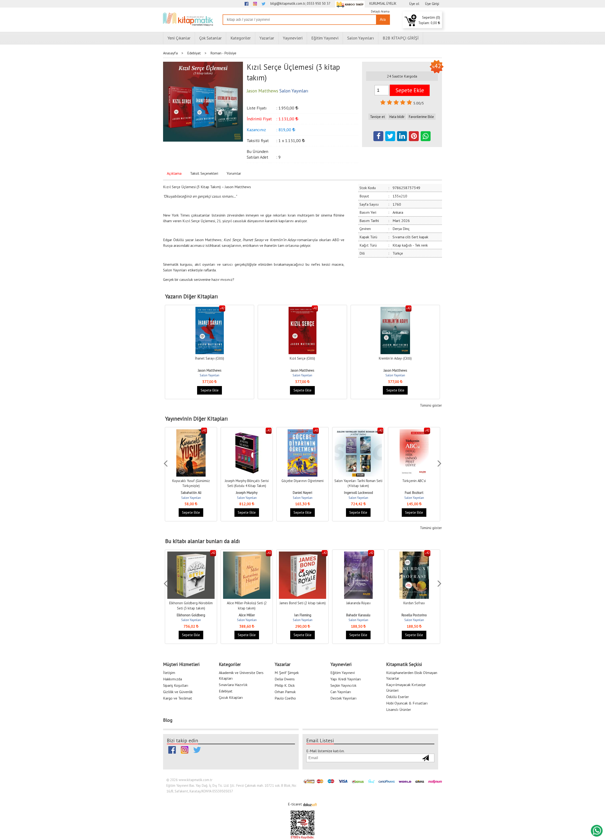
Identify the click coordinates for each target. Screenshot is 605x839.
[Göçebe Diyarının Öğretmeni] (302, 432)
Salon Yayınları (209, 375)
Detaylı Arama (380, 11)
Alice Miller (247, 615)
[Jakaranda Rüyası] (358, 554)
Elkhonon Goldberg (191, 615)
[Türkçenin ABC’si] (414, 432)
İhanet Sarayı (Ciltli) (209, 358)
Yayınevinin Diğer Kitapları (196, 419)
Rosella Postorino (414, 615)
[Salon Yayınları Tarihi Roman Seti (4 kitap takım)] (358, 432)
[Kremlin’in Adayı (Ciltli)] (395, 309)
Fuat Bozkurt (414, 492)
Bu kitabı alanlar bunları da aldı (202, 541)
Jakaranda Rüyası (358, 603)
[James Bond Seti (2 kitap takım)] (302, 554)
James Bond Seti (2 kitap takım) (303, 603)
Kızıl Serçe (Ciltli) (302, 358)
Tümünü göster (431, 405)
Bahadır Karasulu (358, 615)
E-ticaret (295, 804)
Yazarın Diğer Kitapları (191, 296)
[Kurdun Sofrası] (414, 554)
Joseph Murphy (247, 492)
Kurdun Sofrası (414, 603)
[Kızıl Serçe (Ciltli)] (302, 309)
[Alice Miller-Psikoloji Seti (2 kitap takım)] (246, 554)
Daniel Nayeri (302, 492)
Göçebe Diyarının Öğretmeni (302, 480)
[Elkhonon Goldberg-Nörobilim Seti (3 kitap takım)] (191, 554)
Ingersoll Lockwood (358, 492)
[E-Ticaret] (310, 804)
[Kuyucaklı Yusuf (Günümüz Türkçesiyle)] (191, 432)
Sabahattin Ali (191, 492)
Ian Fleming (302, 615)
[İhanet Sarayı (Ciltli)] (209, 309)
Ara (383, 19)
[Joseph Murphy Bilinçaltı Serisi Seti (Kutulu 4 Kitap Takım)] (246, 432)
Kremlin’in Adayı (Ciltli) (395, 358)
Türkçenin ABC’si (414, 480)
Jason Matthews (209, 370)
